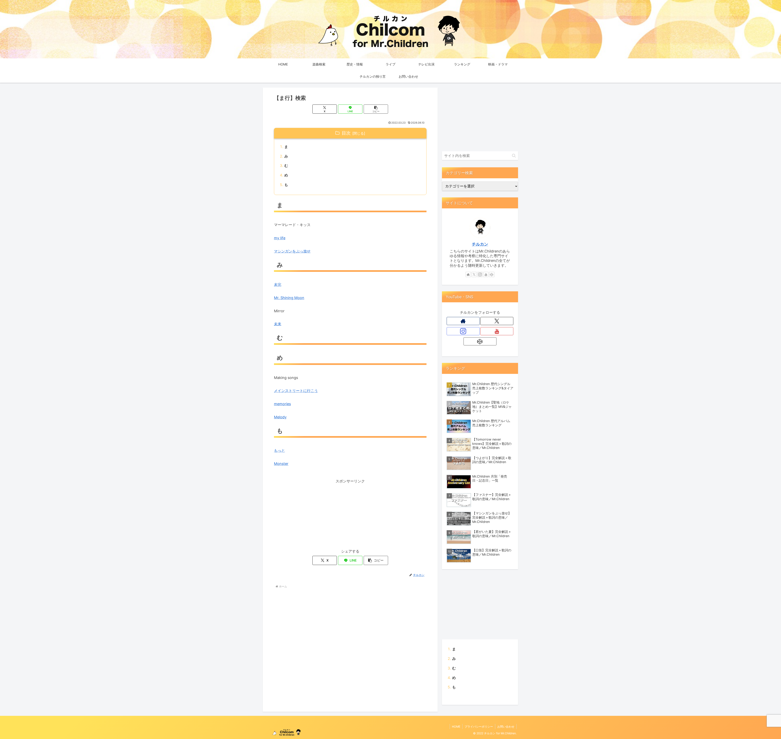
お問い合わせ (505, 726)
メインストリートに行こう (296, 391)
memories (282, 404)
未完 (277, 284)
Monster (281, 463)
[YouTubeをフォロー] (486, 274)
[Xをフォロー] (474, 274)
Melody (280, 417)
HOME (456, 726)
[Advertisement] (350, 513)
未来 (277, 324)
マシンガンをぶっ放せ (292, 251)
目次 (346, 133)
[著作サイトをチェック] (468, 274)
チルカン (480, 244)
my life (279, 238)
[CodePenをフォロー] (491, 274)
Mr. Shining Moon (289, 298)
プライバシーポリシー (479, 726)
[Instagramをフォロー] (480, 274)
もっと (279, 450)
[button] (376, 109)
